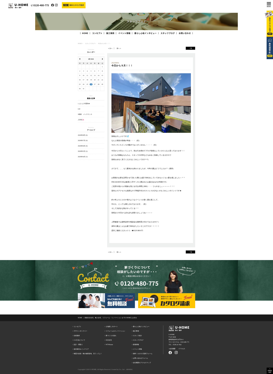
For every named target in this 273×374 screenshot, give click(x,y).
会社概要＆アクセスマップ (142, 362)
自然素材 (77, 335)
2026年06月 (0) (83, 146)
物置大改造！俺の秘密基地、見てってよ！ (88, 353)
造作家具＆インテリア (81, 349)
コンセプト (97, 33)
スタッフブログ (168, 33)
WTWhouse (109, 344)
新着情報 (136, 344)
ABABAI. (129, 369)
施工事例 (110, 33)
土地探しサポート (112, 326)
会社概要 (172, 349)
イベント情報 (124, 33)
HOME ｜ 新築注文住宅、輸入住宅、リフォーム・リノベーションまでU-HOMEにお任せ (107, 318)
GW (79, 109)
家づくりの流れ (111, 335)
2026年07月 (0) (83, 140)
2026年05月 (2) (83, 151)
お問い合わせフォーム (140, 358)
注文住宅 (109, 340)
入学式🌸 (81, 120)
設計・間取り (78, 344)
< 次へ (110, 48)
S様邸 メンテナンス (85, 114)
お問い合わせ (185, 33)
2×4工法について (79, 340)
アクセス (182, 349)
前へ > (119, 48)
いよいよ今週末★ (84, 103)
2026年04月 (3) (83, 157)
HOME (85, 33)
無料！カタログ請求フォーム (142, 353)
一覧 (190, 48)
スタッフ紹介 (137, 335)
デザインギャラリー (80, 331)
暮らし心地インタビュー (145, 33)
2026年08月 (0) (83, 135)
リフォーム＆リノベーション (115, 331)
